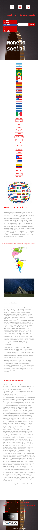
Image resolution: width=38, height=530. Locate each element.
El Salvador (19, 146)
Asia (5, 27)
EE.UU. (19, 143)
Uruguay (19, 173)
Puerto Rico (19, 170)
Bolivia (19, 121)
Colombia (19, 133)
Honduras (19, 149)
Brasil (19, 124)
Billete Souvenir (29, 505)
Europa (6, 23)
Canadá (19, 127)
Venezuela (19, 176)
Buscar (32, 24)
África (6, 29)
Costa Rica (19, 137)
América (7, 25)
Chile (19, 130)
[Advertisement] (19, 494)
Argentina (19, 118)
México (19, 152)
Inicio (6, 20)
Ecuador (19, 140)
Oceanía (7, 31)
